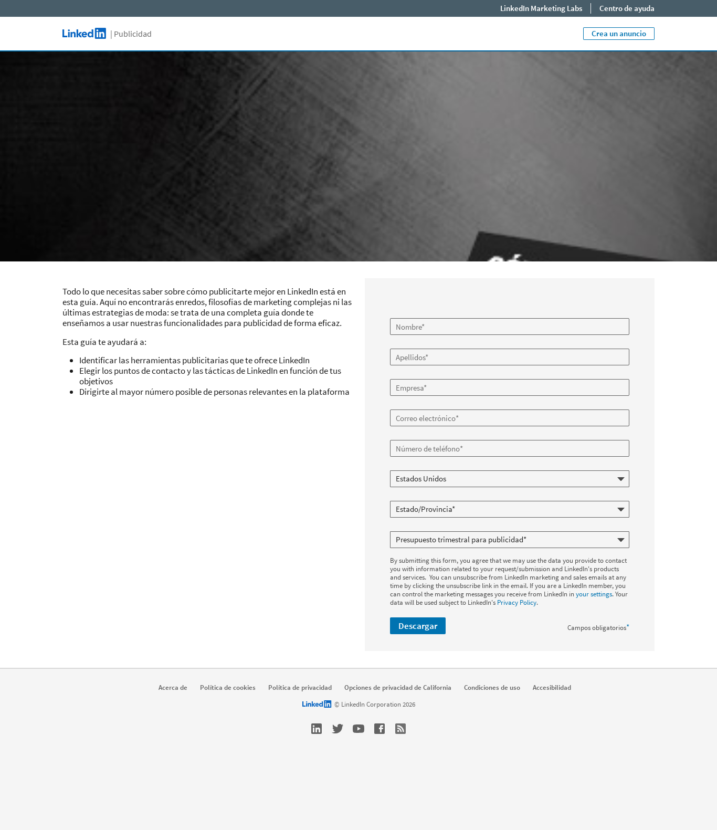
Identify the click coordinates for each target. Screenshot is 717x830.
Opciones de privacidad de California (397, 688)
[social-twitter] (337, 728)
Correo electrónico (417, 405)
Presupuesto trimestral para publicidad (446, 527)
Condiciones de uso (492, 688)
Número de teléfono (419, 436)
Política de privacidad (300, 688)
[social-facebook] (379, 728)
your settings (594, 594)
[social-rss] (400, 728)
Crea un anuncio (619, 33)
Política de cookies (228, 688)
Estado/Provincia (415, 496)
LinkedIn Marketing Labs (541, 8)
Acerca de (173, 688)
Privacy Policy (516, 602)
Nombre (403, 314)
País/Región (408, 466)
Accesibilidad (552, 688)
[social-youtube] (358, 728)
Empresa (404, 375)
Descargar (417, 626)
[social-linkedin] (316, 728)
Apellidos (404, 344)
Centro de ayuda (627, 8)
